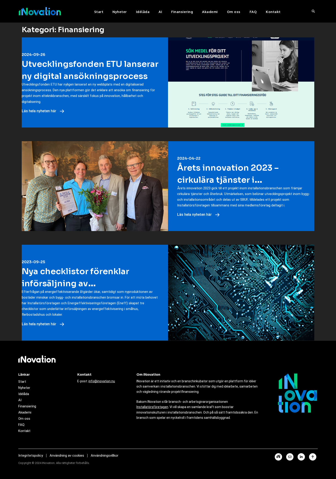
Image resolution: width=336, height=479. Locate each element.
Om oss (233, 12)
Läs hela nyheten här (39, 111)
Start (99, 12)
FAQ (253, 12)
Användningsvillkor (104, 455)
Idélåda (143, 12)
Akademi (210, 12)
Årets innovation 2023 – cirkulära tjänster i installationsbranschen (228, 180)
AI (160, 12)
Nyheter (119, 12)
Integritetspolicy (30, 455)
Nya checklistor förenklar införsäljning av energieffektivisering (75, 283)
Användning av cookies (67, 455)
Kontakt (273, 12)
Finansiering (182, 12)
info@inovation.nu (101, 381)
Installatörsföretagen (152, 407)
